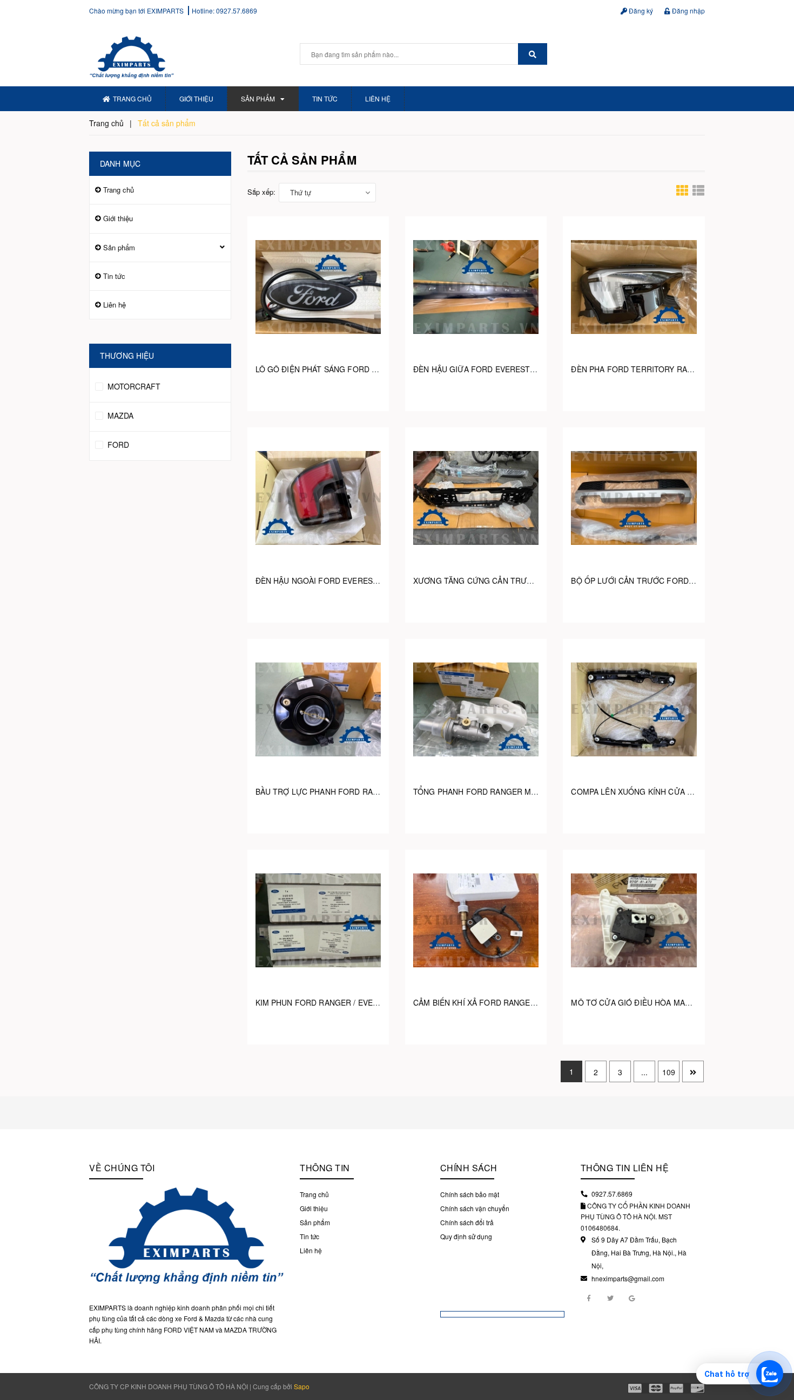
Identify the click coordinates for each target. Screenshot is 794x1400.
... (644, 1072)
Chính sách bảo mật (469, 1194)
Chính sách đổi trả (467, 1222)
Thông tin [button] (325, 1168)
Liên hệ (378, 98)
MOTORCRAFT (132, 386)
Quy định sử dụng (466, 1236)
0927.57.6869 (236, 10)
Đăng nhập (687, 10)
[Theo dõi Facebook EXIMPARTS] (589, 1297)
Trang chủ (132, 98)
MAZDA (119, 415)
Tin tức (325, 98)
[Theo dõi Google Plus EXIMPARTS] (632, 1297)
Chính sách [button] (468, 1168)
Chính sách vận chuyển (474, 1208)
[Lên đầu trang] (778, 1346)
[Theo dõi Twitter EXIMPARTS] (610, 1297)
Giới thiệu (196, 98)
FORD (117, 444)
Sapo (301, 1386)
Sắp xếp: (261, 192)
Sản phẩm (258, 98)
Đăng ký (640, 10)
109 (668, 1072)
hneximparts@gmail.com (627, 1278)
